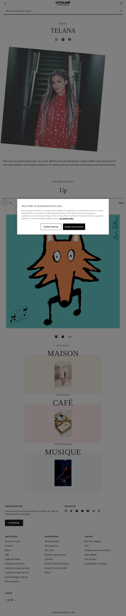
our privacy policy (66, 218)
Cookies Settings (50, 227)
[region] (63, 217)
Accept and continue (74, 227)
